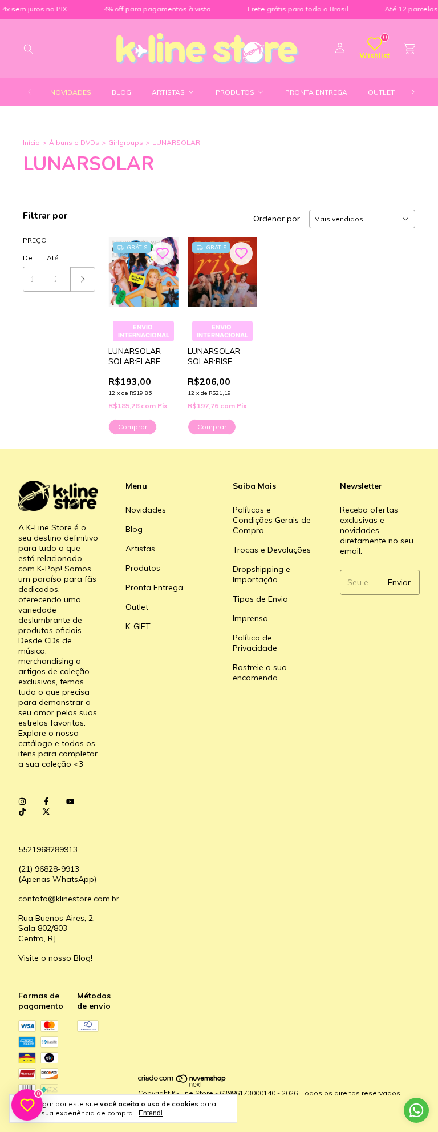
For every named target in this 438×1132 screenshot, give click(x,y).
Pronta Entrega (316, 92)
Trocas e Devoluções (272, 550)
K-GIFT (138, 626)
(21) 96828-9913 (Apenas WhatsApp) (57, 874)
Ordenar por (276, 218)
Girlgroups (125, 142)
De (28, 257)
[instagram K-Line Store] (22, 801)
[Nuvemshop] (182, 1084)
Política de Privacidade (255, 643)
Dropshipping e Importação (261, 574)
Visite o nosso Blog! (55, 958)
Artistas (168, 92)
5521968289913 (48, 849)
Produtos (235, 92)
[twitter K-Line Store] (46, 812)
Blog (121, 92)
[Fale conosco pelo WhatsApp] (416, 1110)
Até (53, 257)
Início (31, 142)
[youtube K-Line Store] (70, 801)
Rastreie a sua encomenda (260, 672)
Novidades (70, 92)
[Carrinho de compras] (409, 49)
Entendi (151, 1113)
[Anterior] (29, 92)
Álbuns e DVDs (74, 142)
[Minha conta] (340, 48)
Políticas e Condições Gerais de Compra (272, 520)
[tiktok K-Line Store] (22, 812)
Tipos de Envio (260, 599)
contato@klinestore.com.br (68, 898)
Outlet (381, 92)
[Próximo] (413, 92)
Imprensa (250, 618)
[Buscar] (28, 48)
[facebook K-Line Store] (46, 801)
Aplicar (83, 279)
